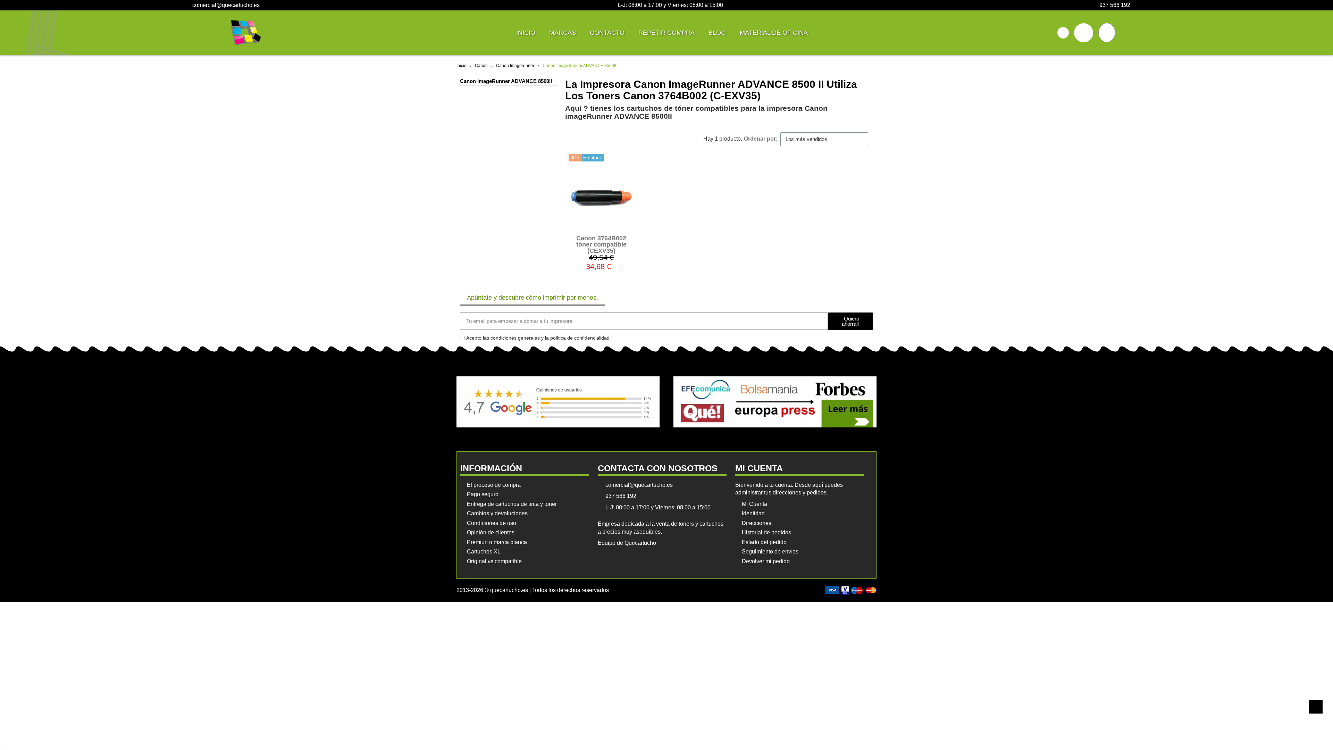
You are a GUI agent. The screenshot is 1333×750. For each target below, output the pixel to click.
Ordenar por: (761, 139)
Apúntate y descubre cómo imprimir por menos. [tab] (532, 297)
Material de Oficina (774, 32)
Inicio (525, 32)
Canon (481, 65)
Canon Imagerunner (515, 65)
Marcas (562, 32)
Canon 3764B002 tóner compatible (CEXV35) (601, 244)
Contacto (607, 32)
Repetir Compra (666, 32)
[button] (1063, 33)
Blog (717, 32)
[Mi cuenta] (1083, 32)
